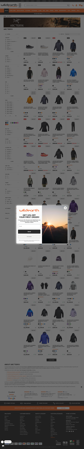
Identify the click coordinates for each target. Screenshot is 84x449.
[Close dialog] (65, 208)
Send (29, 231)
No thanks (29, 236)
